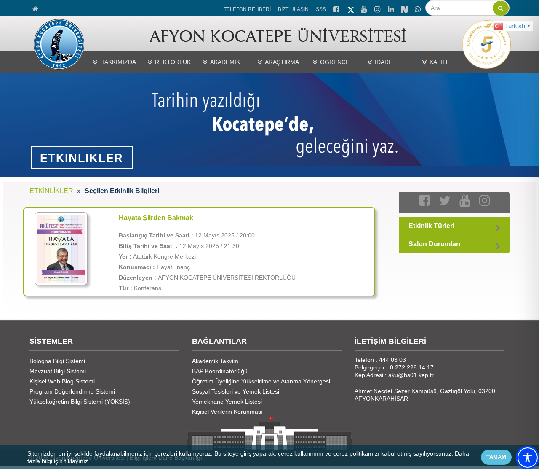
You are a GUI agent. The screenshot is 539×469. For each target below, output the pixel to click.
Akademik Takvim (215, 361)
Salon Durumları (434, 244)
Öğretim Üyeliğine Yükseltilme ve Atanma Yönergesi (261, 381)
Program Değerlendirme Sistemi (72, 391)
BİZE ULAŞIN (293, 9)
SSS (321, 9)
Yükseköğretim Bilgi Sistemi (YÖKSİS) (79, 401)
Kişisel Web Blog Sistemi (62, 381)
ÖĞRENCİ (333, 62)
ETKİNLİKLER (51, 190)
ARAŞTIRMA (282, 62)
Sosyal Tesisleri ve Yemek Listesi (235, 391)
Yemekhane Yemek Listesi (227, 401)
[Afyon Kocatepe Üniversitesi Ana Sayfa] (36, 7)
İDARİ (382, 62)
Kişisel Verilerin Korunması (227, 411)
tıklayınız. (77, 461)
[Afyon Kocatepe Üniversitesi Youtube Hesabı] (364, 8)
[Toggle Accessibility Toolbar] (528, 458)
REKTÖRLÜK (173, 62)
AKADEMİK (225, 62)
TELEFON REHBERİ (247, 9)
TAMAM (496, 457)
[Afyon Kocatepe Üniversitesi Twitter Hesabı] (351, 8)
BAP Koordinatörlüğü (220, 371)
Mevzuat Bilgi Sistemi (57, 371)
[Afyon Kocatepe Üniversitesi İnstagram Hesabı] (378, 8)
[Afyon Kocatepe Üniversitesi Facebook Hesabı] (337, 8)
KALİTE (440, 62)
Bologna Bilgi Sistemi (57, 361)
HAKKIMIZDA (118, 62)
